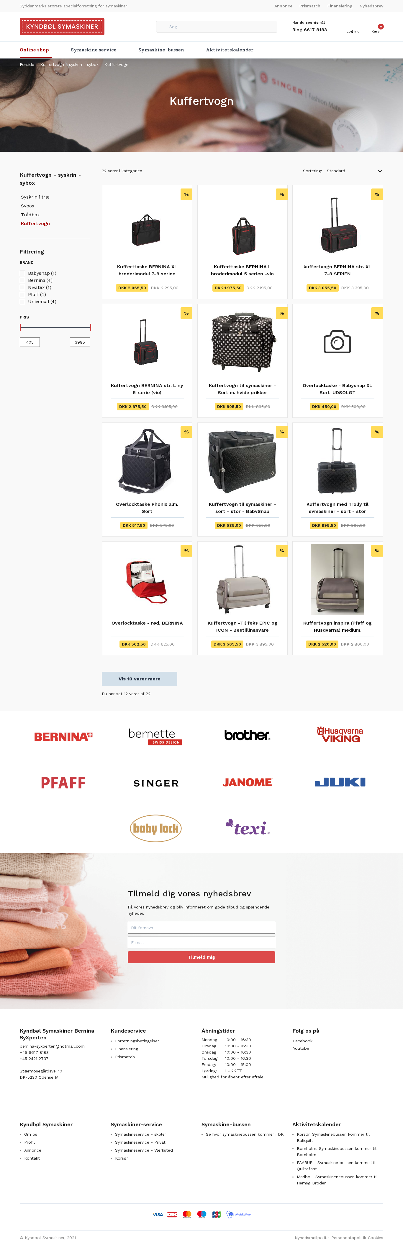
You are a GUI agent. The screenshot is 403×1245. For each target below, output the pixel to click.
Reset (83, 262)
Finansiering (340, 6)
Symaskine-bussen (161, 50)
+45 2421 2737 (34, 1058)
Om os (30, 1134)
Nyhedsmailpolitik (312, 1237)
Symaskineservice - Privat (140, 1142)
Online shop (34, 50)
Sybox (28, 206)
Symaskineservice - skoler (140, 1134)
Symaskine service (94, 50)
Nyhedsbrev (371, 6)
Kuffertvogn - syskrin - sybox (69, 64)
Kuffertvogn (116, 64)
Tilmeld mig (201, 957)
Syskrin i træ (35, 197)
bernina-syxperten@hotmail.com (52, 1046)
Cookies (375, 1237)
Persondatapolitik (348, 1237)
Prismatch (309, 6)
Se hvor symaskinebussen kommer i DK (245, 1134)
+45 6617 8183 (34, 1052)
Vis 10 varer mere (139, 679)
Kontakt (32, 1158)
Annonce (283, 6)
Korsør (121, 1158)
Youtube (301, 1048)
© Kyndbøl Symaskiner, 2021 (48, 1237)
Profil (29, 1142)
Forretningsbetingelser (137, 1040)
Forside (27, 64)
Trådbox (30, 214)
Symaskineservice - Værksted (144, 1150)
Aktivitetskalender (229, 50)
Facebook (302, 1040)
